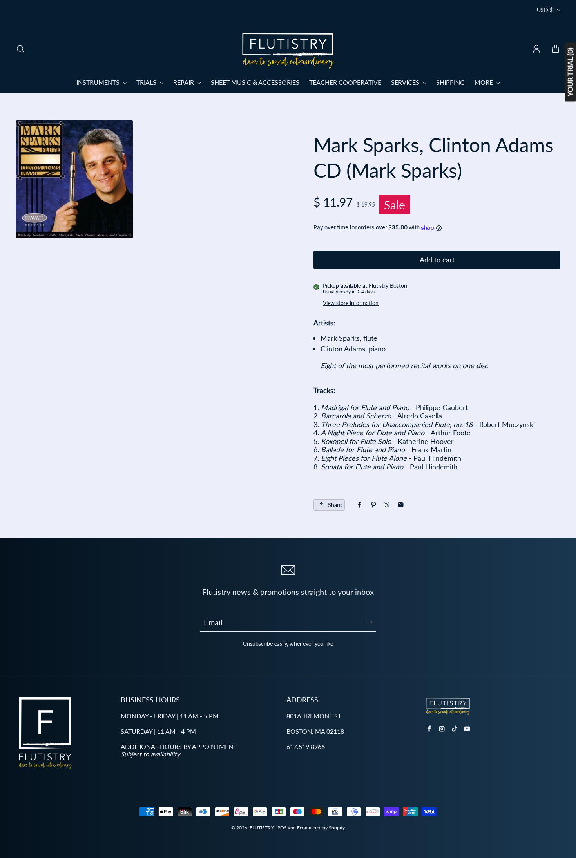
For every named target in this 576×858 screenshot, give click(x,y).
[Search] (20, 49)
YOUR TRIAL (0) (570, 72)
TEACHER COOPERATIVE (345, 82)
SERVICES (406, 82)
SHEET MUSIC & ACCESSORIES (255, 82)
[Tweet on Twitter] (387, 505)
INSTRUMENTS (98, 82)
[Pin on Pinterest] (373, 505)
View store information (351, 303)
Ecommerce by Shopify (321, 828)
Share (335, 505)
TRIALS (147, 82)
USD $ (545, 10)
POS (282, 828)
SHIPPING (450, 82)
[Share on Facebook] (359, 505)
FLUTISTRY (262, 828)
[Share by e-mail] (401, 505)
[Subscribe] (368, 622)
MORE (484, 82)
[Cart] (555, 49)
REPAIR (184, 82)
